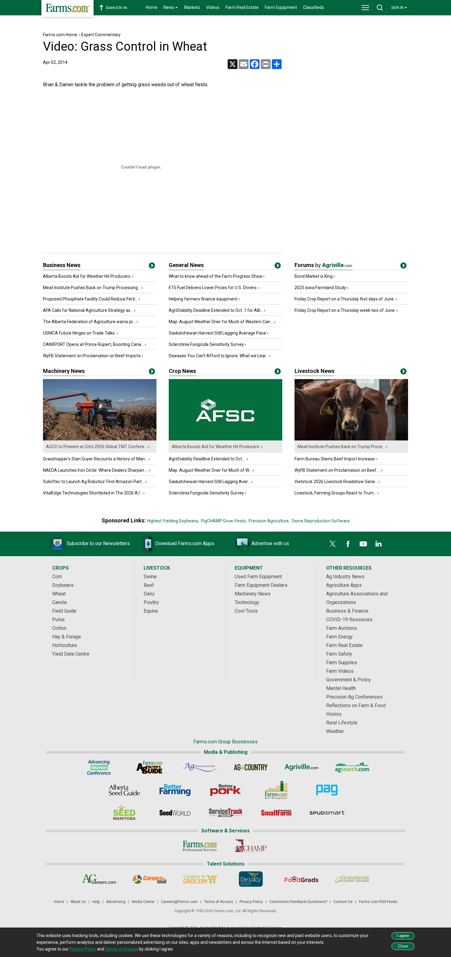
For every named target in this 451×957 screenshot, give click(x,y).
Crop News (182, 371)
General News (186, 265)
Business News (61, 265)
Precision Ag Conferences (354, 697)
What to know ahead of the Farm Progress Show (215, 276)
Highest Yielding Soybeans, (173, 520)
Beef (149, 585)
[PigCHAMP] (251, 846)
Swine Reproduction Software (320, 520)
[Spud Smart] (327, 813)
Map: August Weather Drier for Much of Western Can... (221, 321)
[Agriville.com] (301, 767)
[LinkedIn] (378, 544)
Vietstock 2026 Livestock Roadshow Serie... (336, 481)
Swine (150, 576)
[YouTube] (363, 544)
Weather (335, 731)
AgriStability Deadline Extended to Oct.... (207, 458)
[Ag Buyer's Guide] (149, 767)
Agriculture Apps (344, 585)
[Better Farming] (175, 790)
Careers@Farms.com (179, 902)
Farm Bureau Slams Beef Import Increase (335, 458)
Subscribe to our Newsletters (98, 543)
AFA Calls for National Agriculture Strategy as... (88, 310)
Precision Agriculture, (269, 520)
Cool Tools (246, 611)
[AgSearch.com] (352, 767)
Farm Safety (339, 654)
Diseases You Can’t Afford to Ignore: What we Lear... (218, 355)
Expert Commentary (101, 34)
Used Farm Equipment (258, 576)
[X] (332, 544)
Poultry (151, 602)
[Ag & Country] (251, 767)
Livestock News (314, 371)
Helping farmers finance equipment (203, 298)
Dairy (149, 594)
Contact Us (343, 902)
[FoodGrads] (301, 879)
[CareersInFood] (149, 879)
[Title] (151, 266)
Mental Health (341, 688)
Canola (59, 602)
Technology (247, 602)
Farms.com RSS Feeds (378, 902)
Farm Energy (339, 637)
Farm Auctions (341, 628)
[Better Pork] (225, 790)
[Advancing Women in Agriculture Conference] (99, 767)
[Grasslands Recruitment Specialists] (352, 879)
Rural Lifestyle (341, 723)
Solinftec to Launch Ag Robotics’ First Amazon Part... (94, 481)
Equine (151, 611)
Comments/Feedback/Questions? (298, 902)
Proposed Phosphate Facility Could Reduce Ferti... (90, 298)
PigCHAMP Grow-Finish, (224, 520)
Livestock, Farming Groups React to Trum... (335, 492)
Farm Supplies (341, 662)
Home (151, 7)
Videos (212, 7)
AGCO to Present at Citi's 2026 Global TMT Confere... (96, 446)
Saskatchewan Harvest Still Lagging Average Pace (217, 333)
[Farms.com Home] (67, 8)
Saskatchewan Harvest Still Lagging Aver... (209, 481)
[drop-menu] (365, 7)
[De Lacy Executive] (251, 879)
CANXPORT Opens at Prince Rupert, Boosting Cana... (93, 344)
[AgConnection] (200, 767)
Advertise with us (270, 543)
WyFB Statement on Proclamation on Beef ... (337, 470)
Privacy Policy (251, 902)
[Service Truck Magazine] (225, 813)
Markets (192, 7)
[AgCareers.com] (99, 879)
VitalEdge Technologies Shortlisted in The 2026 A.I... (92, 492)
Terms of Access (218, 902)
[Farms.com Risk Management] (276, 790)
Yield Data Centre (70, 654)
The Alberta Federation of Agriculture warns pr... (89, 321)
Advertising (115, 902)
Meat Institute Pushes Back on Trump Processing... (92, 287)
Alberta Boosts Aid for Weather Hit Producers (87, 276)
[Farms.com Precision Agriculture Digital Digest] (327, 790)
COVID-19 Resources (349, 619)
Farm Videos (339, 671)
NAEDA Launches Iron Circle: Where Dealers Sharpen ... (95, 470)
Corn (57, 576)
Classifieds (313, 7)
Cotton (59, 628)
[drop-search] (379, 7)
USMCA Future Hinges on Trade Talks (79, 333)
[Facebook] (348, 544)
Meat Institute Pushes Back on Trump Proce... (341, 446)
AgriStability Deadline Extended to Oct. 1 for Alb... (216, 310)
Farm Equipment (281, 7)
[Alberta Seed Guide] (124, 790)
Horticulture (64, 645)
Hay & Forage (66, 637)
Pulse (58, 619)
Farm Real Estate (242, 7)
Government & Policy (348, 680)
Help (96, 902)
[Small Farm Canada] (276, 813)
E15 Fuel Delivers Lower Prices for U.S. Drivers (212, 287)
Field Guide (64, 611)
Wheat (59, 594)
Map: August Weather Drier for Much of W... (210, 470)
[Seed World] (175, 813)
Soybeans (63, 585)
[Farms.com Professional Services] (200, 846)
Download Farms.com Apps (184, 543)
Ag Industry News (345, 576)
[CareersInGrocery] (200, 879)
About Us (78, 902)
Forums (323, 265)
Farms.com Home (60, 34)
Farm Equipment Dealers (261, 585)
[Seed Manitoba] (124, 813)
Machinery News (64, 371)
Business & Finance (347, 611)
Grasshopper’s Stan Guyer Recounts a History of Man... (95, 458)
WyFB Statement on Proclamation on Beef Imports (92, 355)
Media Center (143, 902)
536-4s (116, 8)
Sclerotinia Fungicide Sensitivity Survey (206, 344)
